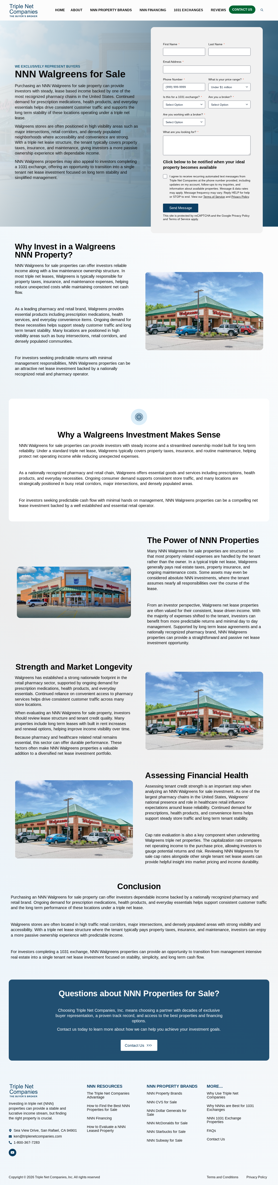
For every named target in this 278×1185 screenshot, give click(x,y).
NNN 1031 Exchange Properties (224, 1120)
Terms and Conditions (222, 1177)
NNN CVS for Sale (162, 1102)
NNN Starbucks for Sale (166, 1131)
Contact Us (242, 9)
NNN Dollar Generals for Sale (166, 1112)
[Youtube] (12, 1152)
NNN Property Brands (111, 10)
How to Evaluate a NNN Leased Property (106, 1128)
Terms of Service (214, 196)
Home (60, 10)
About (76, 10)
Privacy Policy (240, 196)
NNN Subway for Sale (164, 1140)
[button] (77, 10)
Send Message (180, 208)
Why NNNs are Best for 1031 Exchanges (230, 1107)
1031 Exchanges (188, 10)
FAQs (212, 1130)
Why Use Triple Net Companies (222, 1095)
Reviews (218, 10)
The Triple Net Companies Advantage (108, 1095)
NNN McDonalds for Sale (167, 1123)
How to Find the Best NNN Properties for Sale (108, 1107)
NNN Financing (153, 10)
